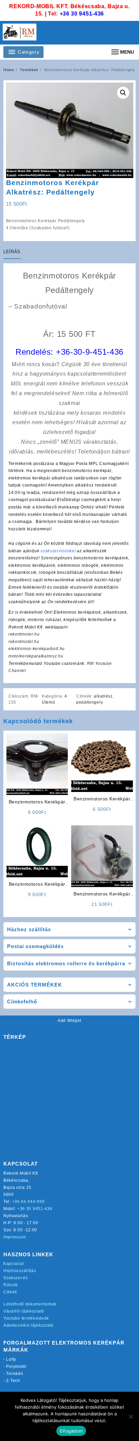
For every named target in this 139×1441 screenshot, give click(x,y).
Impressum (14, 1237)
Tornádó (14, 1373)
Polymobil (16, 1366)
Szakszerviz (15, 1277)
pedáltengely (89, 702)
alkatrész (103, 696)
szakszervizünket (58, 551)
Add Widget (69, 1020)
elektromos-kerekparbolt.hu (36, 648)
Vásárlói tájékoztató (23, 1311)
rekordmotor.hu (24, 634)
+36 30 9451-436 (82, 14)
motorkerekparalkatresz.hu (35, 656)
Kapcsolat (13, 1263)
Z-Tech (13, 1380)
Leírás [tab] (12, 251)
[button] (123, 93)
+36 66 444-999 (28, 1201)
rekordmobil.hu (23, 641)
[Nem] (130, 1416)
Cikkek (10, 1292)
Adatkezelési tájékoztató (28, 1325)
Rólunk (10, 1285)
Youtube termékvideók (26, 1318)
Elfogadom (71, 1431)
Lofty (11, 1359)
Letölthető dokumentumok (29, 1304)
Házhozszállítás (19, 1270)
